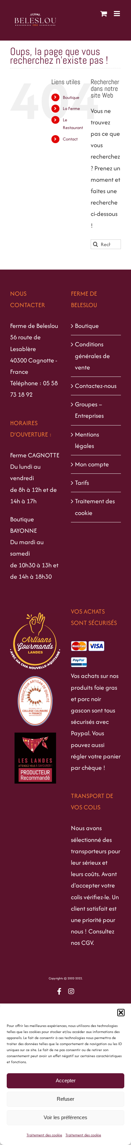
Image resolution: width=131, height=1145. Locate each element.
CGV (87, 942)
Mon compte (92, 464)
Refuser (65, 1099)
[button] (121, 1012)
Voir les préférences (65, 1117)
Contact (70, 139)
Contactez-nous (96, 385)
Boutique (71, 97)
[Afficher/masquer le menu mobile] (117, 13)
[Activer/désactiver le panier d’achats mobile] (103, 13)
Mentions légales (87, 440)
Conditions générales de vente (92, 355)
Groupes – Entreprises (89, 410)
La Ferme (71, 108)
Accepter (66, 1080)
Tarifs (82, 482)
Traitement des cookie (44, 1135)
